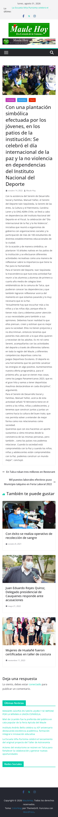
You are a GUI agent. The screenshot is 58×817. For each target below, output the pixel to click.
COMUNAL (10, 100)
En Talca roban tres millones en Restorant (30, 472)
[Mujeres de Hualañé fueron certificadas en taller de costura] (29, 619)
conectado (35, 684)
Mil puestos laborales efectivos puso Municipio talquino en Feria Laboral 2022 (28, 482)
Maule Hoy (31, 190)
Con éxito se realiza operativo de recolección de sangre (29, 536)
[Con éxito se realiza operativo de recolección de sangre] (29, 503)
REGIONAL (22, 100)
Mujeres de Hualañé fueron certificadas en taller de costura (28, 652)
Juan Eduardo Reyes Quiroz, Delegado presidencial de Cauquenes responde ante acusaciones (25, 594)
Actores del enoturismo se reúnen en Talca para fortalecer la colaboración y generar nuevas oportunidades (27, 750)
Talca (32, 100)
